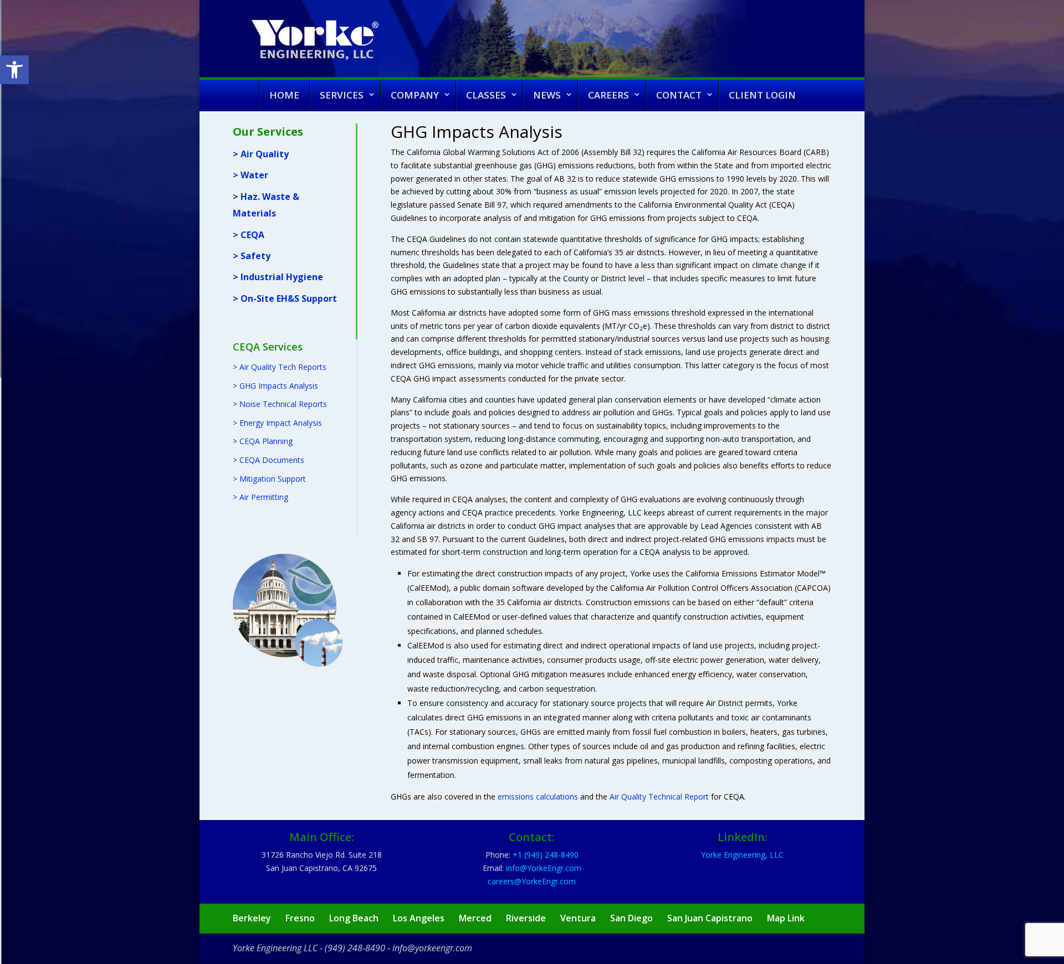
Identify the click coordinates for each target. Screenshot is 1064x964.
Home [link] (284, 95)
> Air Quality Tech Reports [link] (279, 367)
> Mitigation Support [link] (269, 478)
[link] (14, 69)
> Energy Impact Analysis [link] (277, 422)
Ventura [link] (578, 918)
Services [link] (342, 95)
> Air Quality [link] (261, 154)
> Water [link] (250, 175)
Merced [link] (475, 918)
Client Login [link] (762, 95)
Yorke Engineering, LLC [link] (742, 854)
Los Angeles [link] (418, 918)
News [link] (547, 95)
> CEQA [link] (248, 235)
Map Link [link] (786, 918)
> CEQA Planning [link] (263, 441)
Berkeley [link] (252, 918)
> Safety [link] (251, 256)
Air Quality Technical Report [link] (659, 796)
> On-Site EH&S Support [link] (285, 298)
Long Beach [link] (353, 918)
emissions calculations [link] (538, 796)
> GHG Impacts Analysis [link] (275, 385)
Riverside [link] (526, 918)
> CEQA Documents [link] (268, 460)
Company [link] (415, 95)
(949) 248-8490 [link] (355, 948)
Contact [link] (679, 95)
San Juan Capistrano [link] (710, 918)
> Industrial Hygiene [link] (278, 277)
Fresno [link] (300, 918)
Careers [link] (608, 95)
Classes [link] (486, 95)
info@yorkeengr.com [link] (432, 948)
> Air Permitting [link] (260, 497)
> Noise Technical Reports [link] (280, 404)
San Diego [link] (631, 918)
